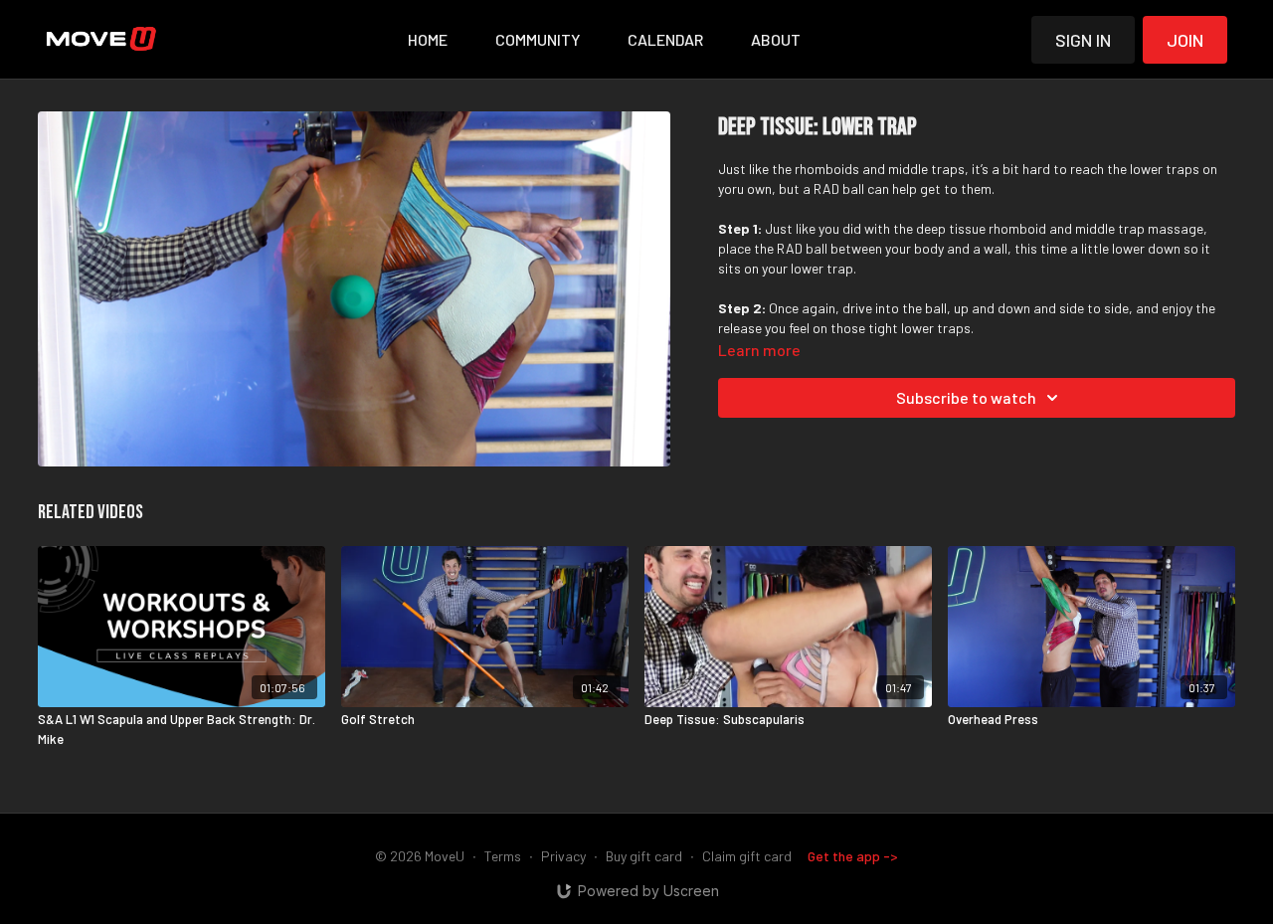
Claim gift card (747, 855)
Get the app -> (853, 855)
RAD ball (839, 188)
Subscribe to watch (966, 397)
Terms (502, 855)
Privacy (563, 855)
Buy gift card (644, 855)
